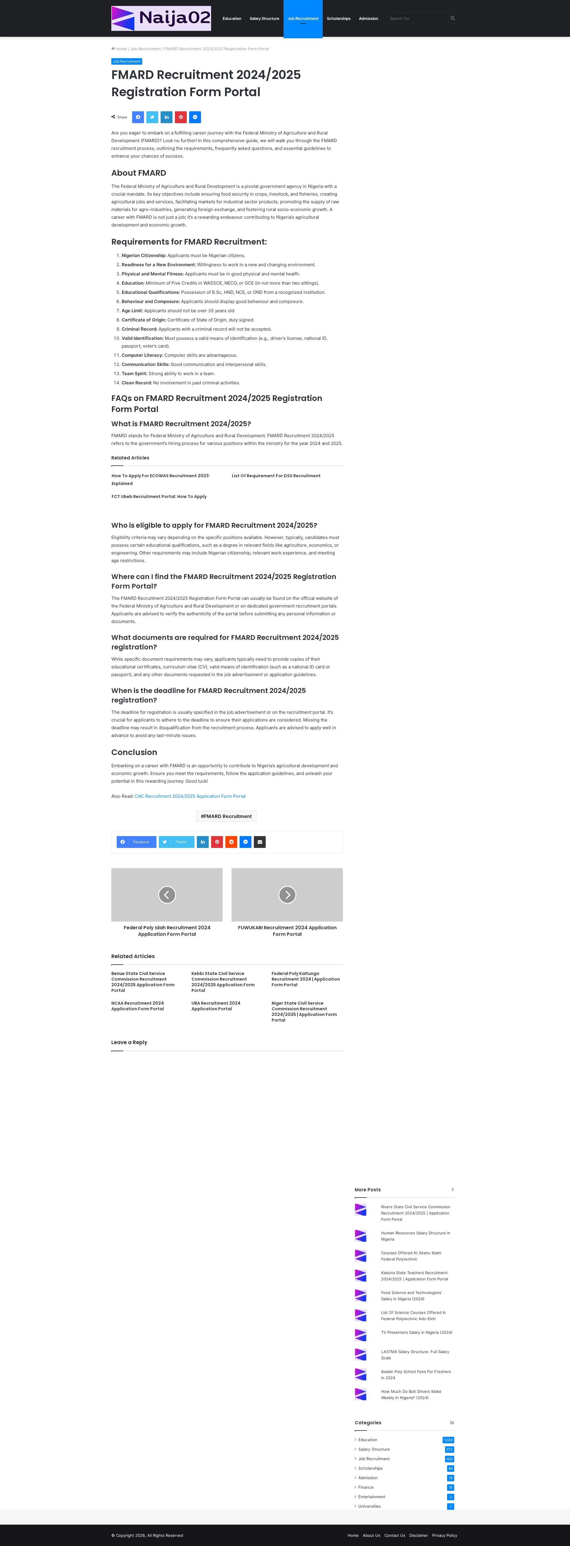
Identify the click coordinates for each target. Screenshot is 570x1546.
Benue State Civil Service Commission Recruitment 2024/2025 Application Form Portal (143, 982)
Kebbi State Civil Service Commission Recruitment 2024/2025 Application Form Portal (223, 982)
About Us (371, 1535)
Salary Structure (264, 18)
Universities (369, 1506)
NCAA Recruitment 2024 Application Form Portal (137, 1006)
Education (232, 18)
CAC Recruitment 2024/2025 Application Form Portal (190, 796)
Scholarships (339, 18)
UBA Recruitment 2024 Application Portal (215, 1006)
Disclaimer (418, 1535)
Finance (365, 1487)
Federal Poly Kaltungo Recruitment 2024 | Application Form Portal (306, 979)
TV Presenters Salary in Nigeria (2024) (416, 1332)
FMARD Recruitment (228, 816)
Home (121, 48)
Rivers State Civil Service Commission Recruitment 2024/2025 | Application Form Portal (415, 1213)
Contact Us (394, 1535)
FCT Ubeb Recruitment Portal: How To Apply (159, 497)
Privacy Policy (444, 1535)
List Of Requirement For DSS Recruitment (276, 476)
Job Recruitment (303, 18)
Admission (368, 18)
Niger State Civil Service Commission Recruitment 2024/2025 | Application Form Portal (304, 1011)
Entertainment (371, 1496)
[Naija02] (161, 18)
